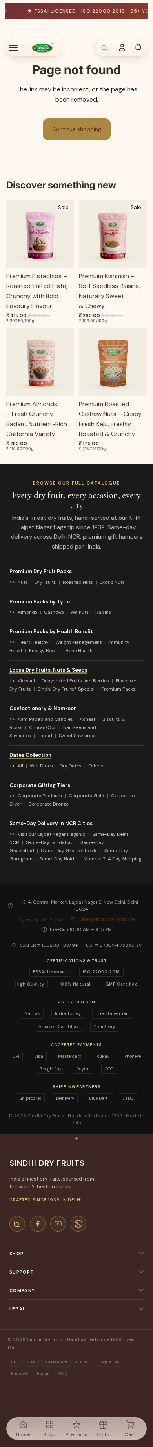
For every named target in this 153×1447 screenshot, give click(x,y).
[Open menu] (17, 47)
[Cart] (138, 46)
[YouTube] (58, 1224)
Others (96, 766)
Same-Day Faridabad (50, 842)
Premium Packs (118, 689)
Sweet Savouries (77, 736)
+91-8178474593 (44, 919)
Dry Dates (71, 766)
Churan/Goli (42, 727)
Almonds (27, 612)
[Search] (104, 47)
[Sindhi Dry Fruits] (42, 48)
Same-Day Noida (58, 859)
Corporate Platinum (40, 796)
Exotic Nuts (112, 582)
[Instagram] (17, 1224)
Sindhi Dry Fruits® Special (66, 689)
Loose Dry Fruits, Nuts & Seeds (48, 670)
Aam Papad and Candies (45, 719)
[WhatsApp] (78, 1224)
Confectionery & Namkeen (43, 708)
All (20, 766)
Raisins (103, 612)
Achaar (88, 719)
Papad (45, 736)
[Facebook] (38, 1224)
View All (26, 681)
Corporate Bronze (48, 804)
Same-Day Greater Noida (69, 850)
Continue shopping (76, 129)
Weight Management (78, 642)
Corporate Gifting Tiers (39, 785)
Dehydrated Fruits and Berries (75, 681)
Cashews (54, 612)
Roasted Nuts (78, 582)
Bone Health (79, 650)
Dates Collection (30, 755)
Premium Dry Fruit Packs (40, 571)
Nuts (23, 582)
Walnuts (80, 612)
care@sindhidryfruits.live (106, 919)
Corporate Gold (86, 796)
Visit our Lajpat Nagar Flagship (52, 834)
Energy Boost (44, 650)
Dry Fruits (45, 582)
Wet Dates (41, 766)
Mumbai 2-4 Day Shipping (113, 859)
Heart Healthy (33, 642)
